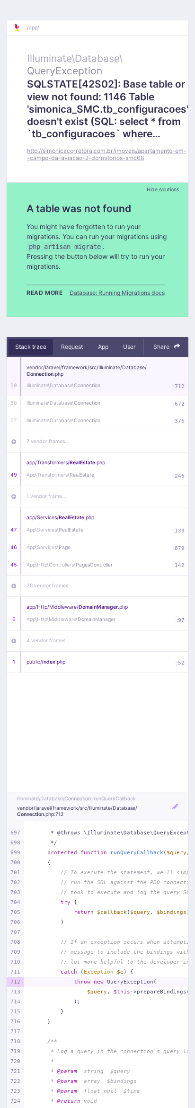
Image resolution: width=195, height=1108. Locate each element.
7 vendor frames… (48, 441)
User (129, 346)
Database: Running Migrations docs (117, 292)
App (103, 346)
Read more (45, 292)
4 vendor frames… (48, 641)
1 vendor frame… (46, 496)
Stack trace (30, 346)
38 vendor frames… (49, 586)
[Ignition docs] (20, 28)
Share (162, 346)
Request (72, 346)
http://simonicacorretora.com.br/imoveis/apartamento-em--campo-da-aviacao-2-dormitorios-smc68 (106, 154)
